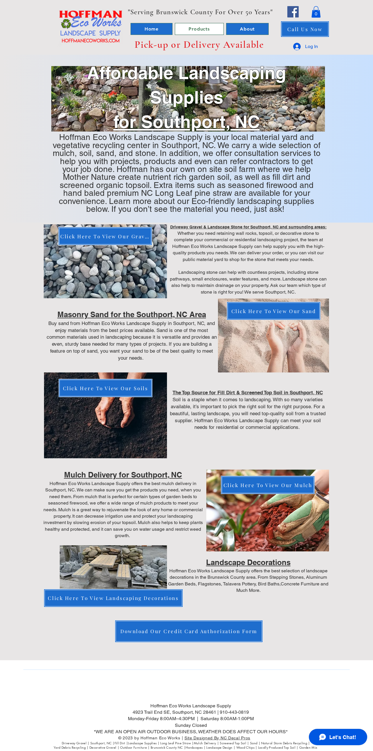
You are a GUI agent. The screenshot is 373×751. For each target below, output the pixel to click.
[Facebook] (293, 11)
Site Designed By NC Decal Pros (217, 738)
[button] (316, 11)
